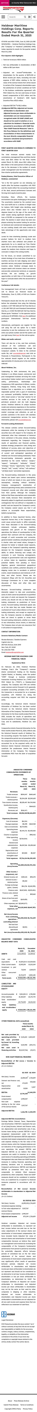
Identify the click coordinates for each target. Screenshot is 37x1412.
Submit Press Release (11, 1405)
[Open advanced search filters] (29, 17)
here (24, 316)
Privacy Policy (28, 1409)
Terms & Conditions (26, 1405)
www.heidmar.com (19, 353)
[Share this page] (34, 17)
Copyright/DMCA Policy (13, 1409)
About (10, 1401)
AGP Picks (4, 3)
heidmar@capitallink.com (15, 652)
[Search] (25, 17)
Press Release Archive (21, 1401)
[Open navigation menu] (3, 17)
